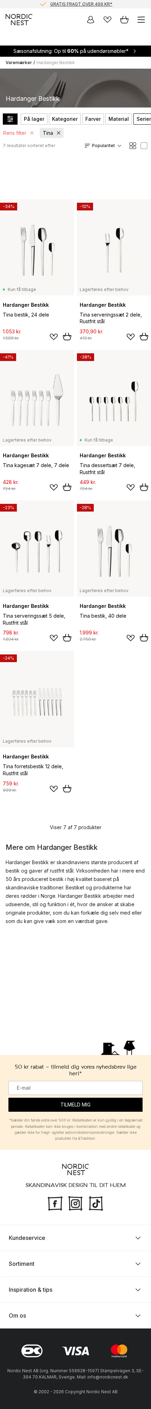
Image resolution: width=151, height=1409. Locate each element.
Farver (93, 119)
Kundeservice (27, 1237)
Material (119, 119)
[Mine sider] (90, 19)
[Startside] (19, 19)
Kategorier (65, 119)
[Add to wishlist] (53, 336)
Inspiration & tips (30, 1289)
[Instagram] (75, 1203)
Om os (17, 1315)
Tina (48, 133)
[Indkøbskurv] (124, 19)
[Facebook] (55, 1203)
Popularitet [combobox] (103, 145)
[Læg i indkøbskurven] (67, 336)
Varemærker (19, 62)
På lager (34, 119)
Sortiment (21, 1263)
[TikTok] (96, 1203)
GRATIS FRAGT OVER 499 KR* (81, 4)
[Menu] (141, 19)
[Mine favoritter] (107, 19)
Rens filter (14, 133)
